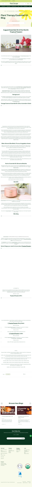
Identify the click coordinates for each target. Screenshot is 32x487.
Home (21, 6)
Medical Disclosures (25, 482)
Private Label (2, 465)
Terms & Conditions (19, 482)
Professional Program (4, 464)
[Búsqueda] (26, 4)
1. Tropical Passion (13, 323)
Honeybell (24, 87)
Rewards (10, 452)
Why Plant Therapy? (27, 449)
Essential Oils (3, 6)
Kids (18, 6)
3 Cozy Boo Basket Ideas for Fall (7, 416)
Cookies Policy (29, 481)
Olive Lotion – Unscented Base (17, 338)
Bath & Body (8, 6)
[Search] (25, 23)
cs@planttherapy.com (4, 451)
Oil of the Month (8, 374)
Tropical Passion (13, 88)
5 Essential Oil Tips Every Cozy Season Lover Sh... (23, 417)
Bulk (29, 6)
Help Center (2, 456)
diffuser (6, 239)
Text (17, 434)
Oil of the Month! (17, 56)
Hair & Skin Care (14, 6)
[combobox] (23, 4)
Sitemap (30, 482)
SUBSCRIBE (23, 438)
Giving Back (25, 450)
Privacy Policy (24, 481)
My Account (10, 449)
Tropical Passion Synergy (25, 55)
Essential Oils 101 (26, 451)
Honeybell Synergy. (16, 101)
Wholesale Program (3, 463)
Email (15, 434)
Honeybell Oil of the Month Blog (14, 169)
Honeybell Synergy (23, 165)
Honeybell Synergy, (20, 86)
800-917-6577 (5, 449)
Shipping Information (11, 450)
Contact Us (2, 458)
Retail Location (18, 450)
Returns (10, 451)
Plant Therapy (7, 482)
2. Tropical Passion (14, 333)
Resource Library (26, 453)
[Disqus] (16, 388)
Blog (24, 452)
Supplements (25, 6)
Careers (17, 451)
